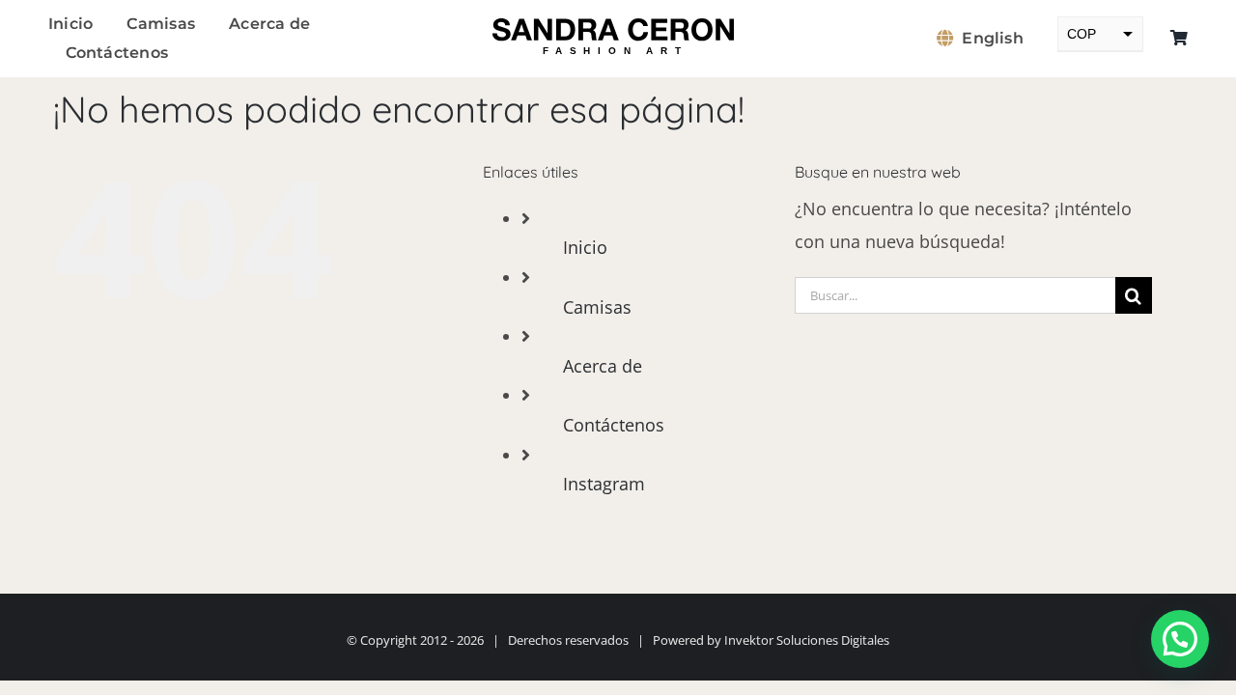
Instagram (604, 483)
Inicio (585, 247)
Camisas (597, 307)
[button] (1180, 639)
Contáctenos (613, 424)
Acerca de (602, 365)
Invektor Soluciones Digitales (806, 640)
